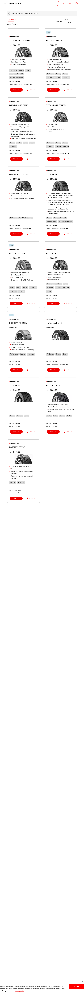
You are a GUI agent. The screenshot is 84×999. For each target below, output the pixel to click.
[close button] (82, 982)
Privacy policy (19, 991)
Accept (76, 986)
